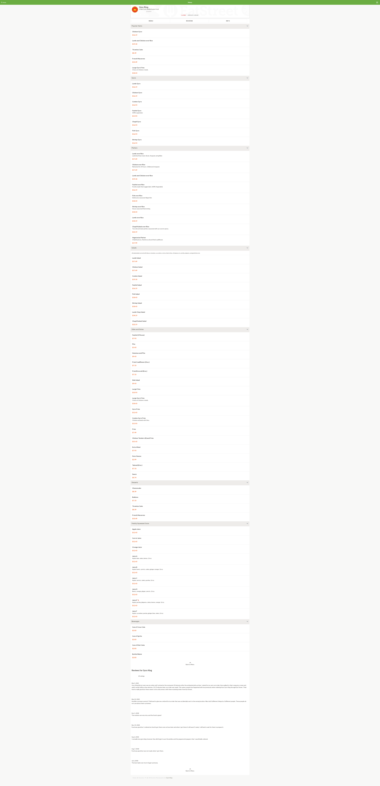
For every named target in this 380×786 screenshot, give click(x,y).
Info (228, 21)
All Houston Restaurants (156, 778)
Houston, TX (142, 778)
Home (134, 778)
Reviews (189, 21)
